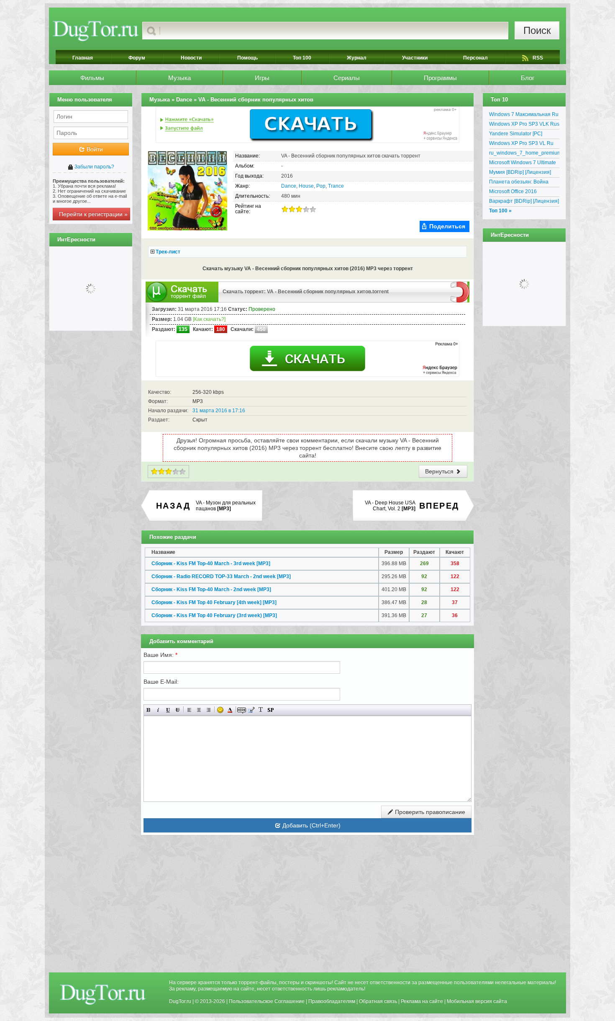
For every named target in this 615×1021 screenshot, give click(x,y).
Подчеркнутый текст (168, 710)
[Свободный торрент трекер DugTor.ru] (102, 994)
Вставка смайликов (220, 710)
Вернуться (440, 471)
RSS (538, 58)
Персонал (475, 58)
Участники (415, 58)
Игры (262, 77)
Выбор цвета (230, 710)
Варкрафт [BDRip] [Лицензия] (524, 201)
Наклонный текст (158, 710)
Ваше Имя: (160, 654)
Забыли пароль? (93, 167)
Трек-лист (168, 252)
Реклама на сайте (422, 1001)
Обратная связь (378, 1001)
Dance (288, 186)
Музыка (179, 77)
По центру (199, 710)
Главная (82, 58)
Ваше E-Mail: (161, 681)
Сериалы (346, 77)
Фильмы (92, 77)
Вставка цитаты (251, 710)
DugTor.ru (180, 1001)
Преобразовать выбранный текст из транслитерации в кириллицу (261, 710)
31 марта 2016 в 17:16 (218, 411)
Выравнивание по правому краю (208, 710)
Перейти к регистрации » (93, 214)
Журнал (356, 58)
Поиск (537, 30)
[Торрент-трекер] (95, 31)
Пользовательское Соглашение (267, 1001)
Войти (94, 149)
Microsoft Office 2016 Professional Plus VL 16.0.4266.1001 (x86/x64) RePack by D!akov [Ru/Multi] (521, 193)
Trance (336, 186)
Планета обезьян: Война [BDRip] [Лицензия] (518, 183)
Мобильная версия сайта (477, 1001)
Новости (191, 58)
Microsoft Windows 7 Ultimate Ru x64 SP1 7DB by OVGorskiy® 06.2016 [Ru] (522, 164)
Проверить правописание (429, 812)
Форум (136, 58)
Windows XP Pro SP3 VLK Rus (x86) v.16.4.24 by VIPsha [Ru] (524, 125)
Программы (440, 77)
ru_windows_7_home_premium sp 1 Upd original (524, 154)
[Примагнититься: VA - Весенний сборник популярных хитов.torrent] (460, 292)
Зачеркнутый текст (177, 710)
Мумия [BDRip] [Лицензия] (520, 172)
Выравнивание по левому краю (189, 710)
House (306, 186)
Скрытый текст (241, 710)
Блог (527, 77)
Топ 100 (302, 58)
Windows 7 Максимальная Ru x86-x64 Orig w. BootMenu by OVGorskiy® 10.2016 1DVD (524, 115)
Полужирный (149, 710)
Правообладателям (331, 1001)
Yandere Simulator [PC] (515, 134)
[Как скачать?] (209, 319)
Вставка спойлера (270, 710)
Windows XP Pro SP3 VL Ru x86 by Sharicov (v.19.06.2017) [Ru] (524, 144)
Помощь (247, 58)
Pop (320, 186)
